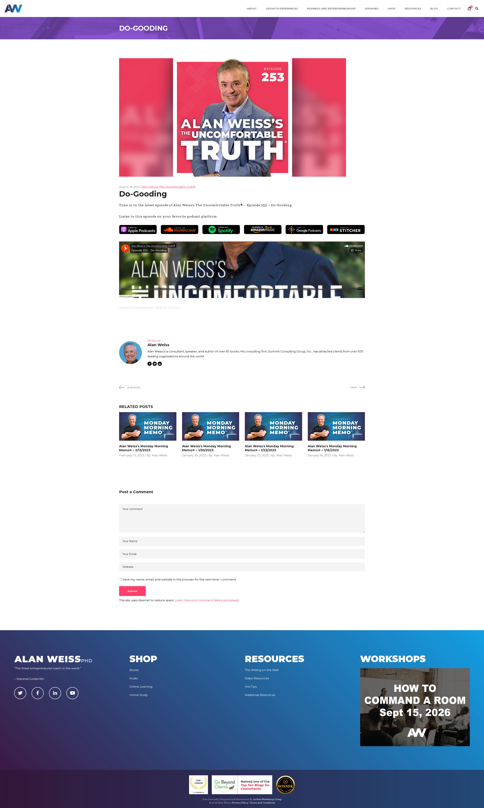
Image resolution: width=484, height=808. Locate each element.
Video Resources (257, 678)
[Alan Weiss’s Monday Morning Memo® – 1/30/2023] (210, 426)
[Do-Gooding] (130, 352)
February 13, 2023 (131, 455)
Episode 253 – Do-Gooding (167, 308)
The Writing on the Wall (261, 670)
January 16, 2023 (319, 455)
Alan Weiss (159, 455)
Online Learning (141, 686)
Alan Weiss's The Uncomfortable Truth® (168, 186)
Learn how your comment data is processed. (207, 600)
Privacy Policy (240, 802)
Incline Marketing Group (267, 799)
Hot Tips (251, 686)
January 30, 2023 (194, 455)
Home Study (139, 695)
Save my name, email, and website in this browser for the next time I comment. (180, 579)
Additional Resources (260, 695)
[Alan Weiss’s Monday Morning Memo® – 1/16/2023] (336, 426)
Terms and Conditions (262, 802)
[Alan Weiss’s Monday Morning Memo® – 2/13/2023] (147, 426)
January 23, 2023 (257, 455)
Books (134, 670)
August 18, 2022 (129, 186)
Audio (134, 678)
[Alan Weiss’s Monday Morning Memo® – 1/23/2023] (273, 426)
